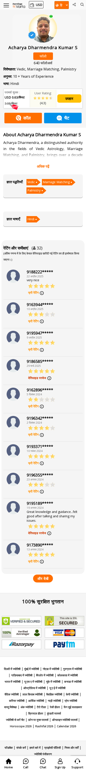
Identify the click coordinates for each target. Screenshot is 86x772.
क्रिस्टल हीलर (35, 713)
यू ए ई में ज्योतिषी (57, 688)
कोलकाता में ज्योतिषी (67, 675)
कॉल (27, 118)
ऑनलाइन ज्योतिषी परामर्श (65, 720)
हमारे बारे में (35, 748)
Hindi (30, 219)
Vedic (31, 182)
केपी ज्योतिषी (72, 694)
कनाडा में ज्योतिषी (73, 682)
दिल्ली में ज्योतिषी (12, 669)
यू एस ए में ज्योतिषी (33, 682)
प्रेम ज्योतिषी (71, 701)
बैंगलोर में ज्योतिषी (45, 675)
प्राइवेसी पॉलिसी (52, 748)
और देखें (43, 578)
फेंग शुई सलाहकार (73, 707)
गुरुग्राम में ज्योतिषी (72, 669)
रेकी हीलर (55, 707)
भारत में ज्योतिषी (13, 682)
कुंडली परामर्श (54, 713)
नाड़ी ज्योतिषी (54, 701)
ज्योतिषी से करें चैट (15, 720)
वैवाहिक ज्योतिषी (54, 694)
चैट (66, 118)
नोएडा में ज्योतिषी (51, 669)
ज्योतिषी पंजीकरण (43, 754)
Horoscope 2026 (21, 726)
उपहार (69, 98)
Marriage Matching (56, 182)
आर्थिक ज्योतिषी (36, 701)
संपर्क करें (21, 748)
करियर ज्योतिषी (16, 701)
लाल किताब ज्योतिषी (32, 694)
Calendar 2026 (66, 726)
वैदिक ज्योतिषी (12, 694)
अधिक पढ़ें (43, 166)
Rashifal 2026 (44, 726)
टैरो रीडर (41, 707)
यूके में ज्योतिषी (53, 682)
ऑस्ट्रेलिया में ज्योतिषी (34, 688)
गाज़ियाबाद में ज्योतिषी (21, 675)
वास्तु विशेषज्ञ (10, 707)
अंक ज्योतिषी (27, 707)
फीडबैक (9, 748)
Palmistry (34, 190)
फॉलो (43, 56)
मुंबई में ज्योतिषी (31, 669)
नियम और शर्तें (72, 748)
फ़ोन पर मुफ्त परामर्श (38, 720)
